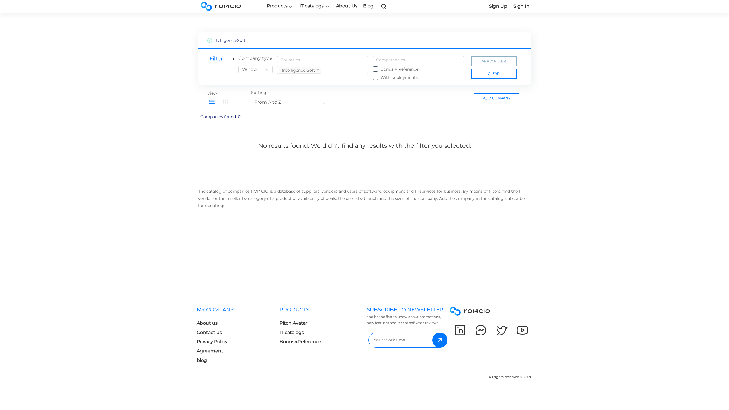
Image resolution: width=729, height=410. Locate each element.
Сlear (494, 73)
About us (207, 323)
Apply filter (494, 61)
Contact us (209, 332)
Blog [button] (368, 6)
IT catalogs (312, 6)
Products (277, 6)
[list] (211, 101)
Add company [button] (497, 98)
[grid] (225, 101)
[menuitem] (238, 337)
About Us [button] (346, 6)
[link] (383, 6)
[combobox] (255, 69)
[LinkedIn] (460, 330)
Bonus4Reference (300, 341)
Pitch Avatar (293, 323)
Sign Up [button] (498, 6)
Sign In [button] (521, 6)
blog (202, 360)
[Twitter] (501, 330)
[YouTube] (522, 330)
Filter (216, 59)
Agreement (210, 351)
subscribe (439, 340)
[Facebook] (481, 330)
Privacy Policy (212, 341)
